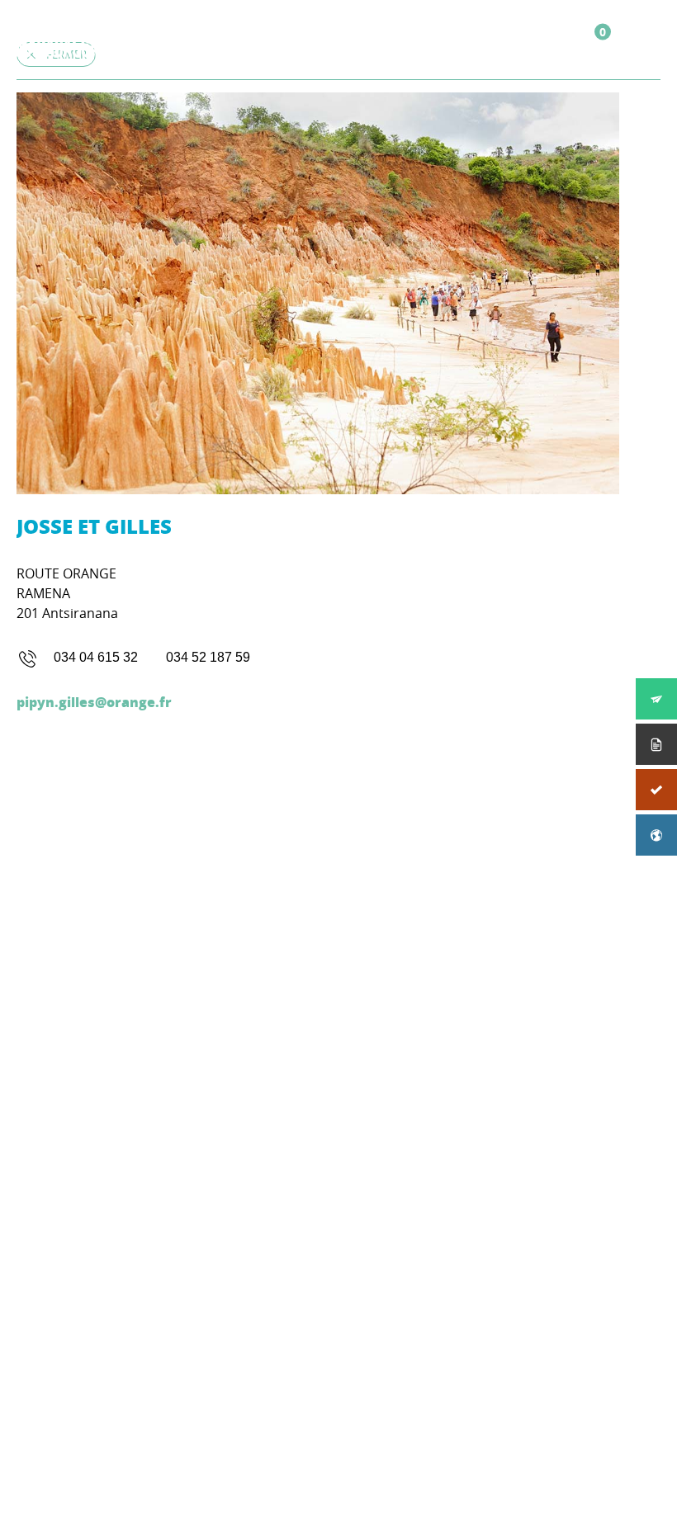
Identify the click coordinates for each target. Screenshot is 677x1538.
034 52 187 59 (208, 657)
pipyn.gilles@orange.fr (94, 701)
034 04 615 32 (96, 657)
